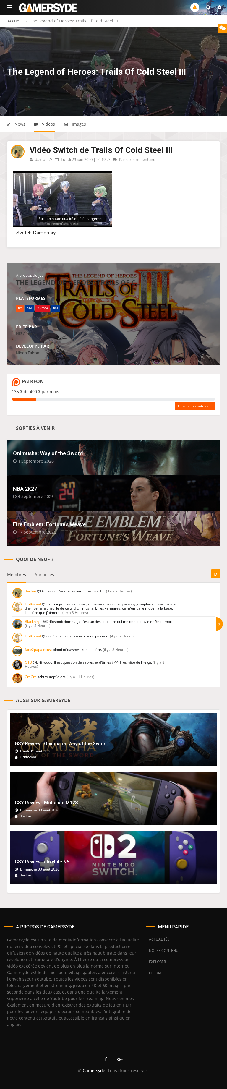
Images (78, 124)
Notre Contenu (162, 950)
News (19, 124)
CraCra (31, 676)
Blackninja (33, 621)
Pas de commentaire (136, 159)
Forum (155, 972)
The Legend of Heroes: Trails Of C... (78, 282)
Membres (16, 574)
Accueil (14, 21)
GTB (28, 662)
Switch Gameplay (36, 233)
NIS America (26, 333)
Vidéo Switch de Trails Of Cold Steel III (101, 150)
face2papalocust (38, 649)
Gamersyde (94, 1070)
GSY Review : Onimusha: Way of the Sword (61, 743)
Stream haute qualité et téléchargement (72, 218)
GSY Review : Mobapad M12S (46, 803)
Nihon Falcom (28, 352)
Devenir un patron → (195, 406)
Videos (48, 124)
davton (41, 159)
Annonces (44, 574)
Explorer (157, 961)
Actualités (159, 939)
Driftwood (33, 604)
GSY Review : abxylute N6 (42, 862)
